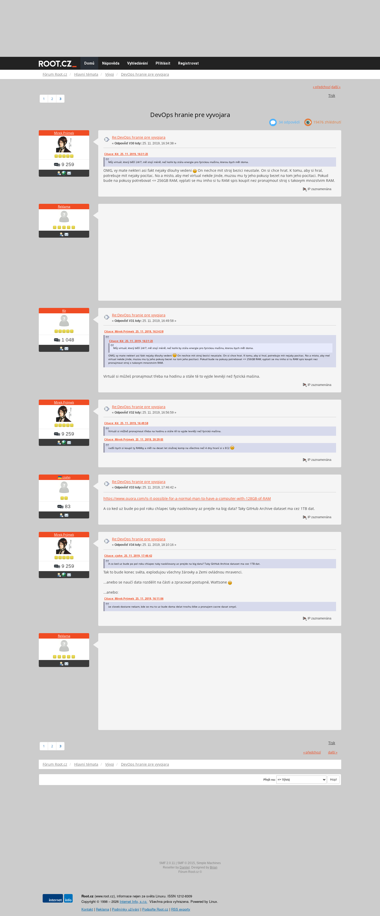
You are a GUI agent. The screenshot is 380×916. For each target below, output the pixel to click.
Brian (213, 867)
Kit (64, 310)
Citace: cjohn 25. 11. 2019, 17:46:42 (128, 555)
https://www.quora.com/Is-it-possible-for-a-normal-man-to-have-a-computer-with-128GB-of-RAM (187, 498)
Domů (89, 63)
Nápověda (110, 63)
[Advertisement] (190, 26)
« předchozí (321, 87)
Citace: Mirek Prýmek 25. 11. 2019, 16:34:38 (133, 331)
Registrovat (188, 63)
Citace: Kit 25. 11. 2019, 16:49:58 (126, 423)
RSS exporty (180, 909)
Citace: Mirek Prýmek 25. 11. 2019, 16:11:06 (133, 598)
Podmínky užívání (125, 909)
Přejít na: (269, 779)
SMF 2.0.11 (167, 863)
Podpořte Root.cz (155, 909)
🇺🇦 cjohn (64, 477)
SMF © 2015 (186, 863)
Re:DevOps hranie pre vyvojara (138, 137)
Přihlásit (163, 63)
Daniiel (185, 867)
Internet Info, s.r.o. (133, 901)
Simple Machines (208, 863)
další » (335, 87)
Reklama (64, 206)
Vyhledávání (137, 63)
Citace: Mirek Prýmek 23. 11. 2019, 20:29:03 (133, 439)
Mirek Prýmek (64, 133)
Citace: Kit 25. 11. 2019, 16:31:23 (126, 154)
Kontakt (87, 909)
